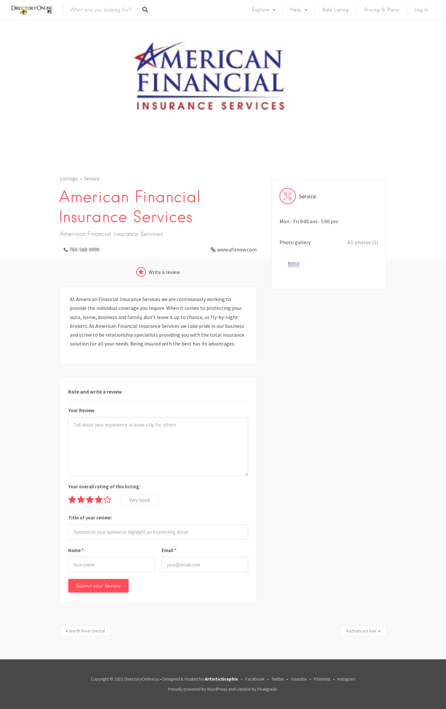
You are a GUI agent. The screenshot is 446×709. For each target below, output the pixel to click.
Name (76, 550)
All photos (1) (362, 242)
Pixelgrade (267, 689)
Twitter (277, 679)
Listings (69, 178)
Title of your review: (90, 518)
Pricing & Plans (381, 10)
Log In (421, 10)
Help (295, 10)
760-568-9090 (85, 249)
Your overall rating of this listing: (104, 486)
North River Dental (87, 631)
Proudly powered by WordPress (197, 689)
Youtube (299, 679)
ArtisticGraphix (221, 679)
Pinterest (322, 679)
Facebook (254, 679)
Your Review (81, 410)
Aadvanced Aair (361, 631)
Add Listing (335, 10)
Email (169, 550)
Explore (260, 10)
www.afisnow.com (237, 249)
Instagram (346, 679)
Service (92, 178)
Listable (243, 689)
